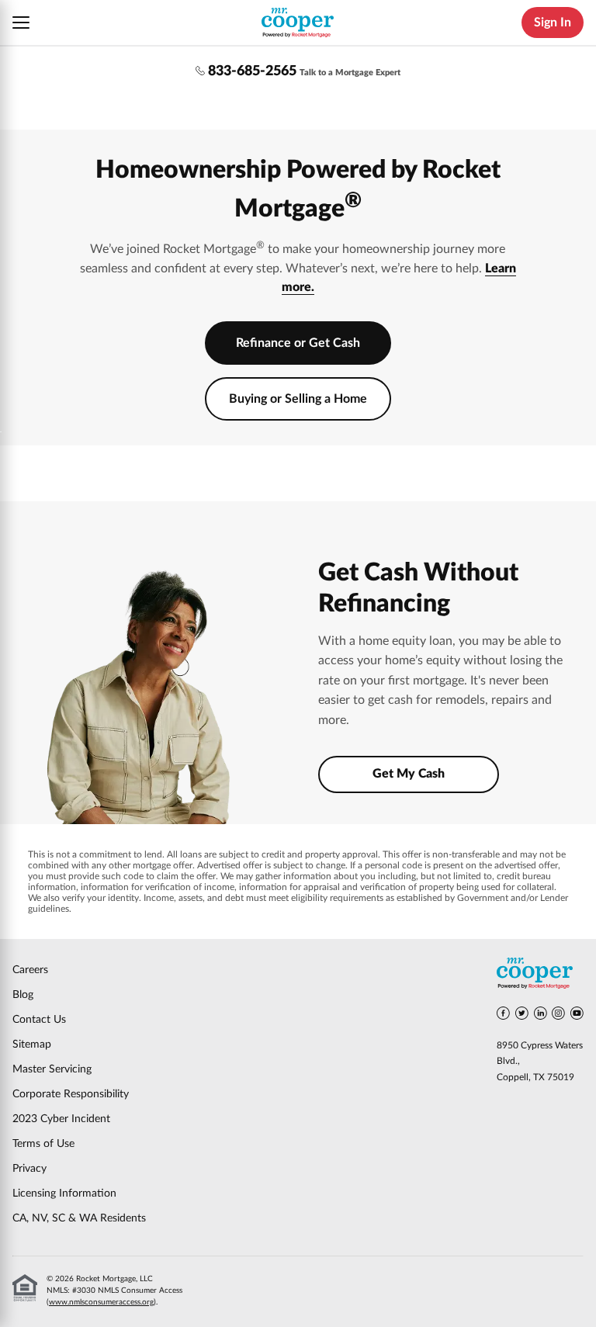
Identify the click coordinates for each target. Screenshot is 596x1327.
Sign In (552, 22)
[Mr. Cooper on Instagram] (558, 1016)
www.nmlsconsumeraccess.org (101, 1302)
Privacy (29, 1168)
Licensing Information (64, 1193)
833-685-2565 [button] (252, 71)
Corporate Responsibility (70, 1094)
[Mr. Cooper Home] (540, 976)
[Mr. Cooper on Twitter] (521, 1016)
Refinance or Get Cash (298, 343)
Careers (30, 970)
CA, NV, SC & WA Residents (79, 1218)
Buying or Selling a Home (298, 399)
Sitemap (31, 1044)
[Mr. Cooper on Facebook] (503, 1016)
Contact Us (39, 1019)
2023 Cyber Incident (61, 1119)
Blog (22, 994)
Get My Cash (408, 773)
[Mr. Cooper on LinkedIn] (540, 1016)
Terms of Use (43, 1143)
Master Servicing (52, 1069)
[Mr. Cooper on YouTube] (577, 1016)
